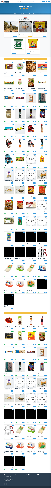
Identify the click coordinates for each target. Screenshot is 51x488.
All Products (16, 476)
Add (12, 106)
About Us (27, 476)
